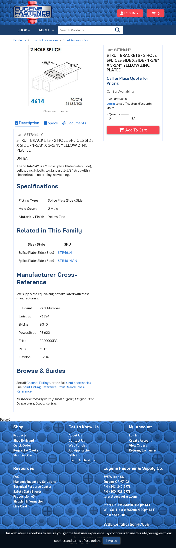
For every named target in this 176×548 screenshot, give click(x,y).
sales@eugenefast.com (120, 496)
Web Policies (77, 445)
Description (28, 123)
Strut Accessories (75, 40)
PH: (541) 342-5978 (116, 486)
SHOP (22, 30)
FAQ (16, 477)
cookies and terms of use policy (77, 540)
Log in (111, 103)
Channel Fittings (38, 382)
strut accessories (78, 382)
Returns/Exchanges (143, 450)
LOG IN (130, 13)
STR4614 (65, 252)
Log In (133, 435)
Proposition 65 (24, 496)
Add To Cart (136, 130)
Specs (52, 123)
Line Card (20, 506)
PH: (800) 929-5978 (116, 491)
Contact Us (76, 440)
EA (133, 118)
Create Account (140, 440)
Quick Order (22, 445)
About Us (75, 435)
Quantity (114, 114)
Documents (76, 123)
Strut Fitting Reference (39, 387)
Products (19, 40)
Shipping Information (28, 501)
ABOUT (45, 30)
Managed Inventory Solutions (34, 481)
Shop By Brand (23, 440)
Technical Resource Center (32, 486)
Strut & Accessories (44, 40)
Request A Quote (25, 450)
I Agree (111, 540)
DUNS (72, 455)
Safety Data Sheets (27, 491)
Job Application (79, 450)
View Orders (138, 445)
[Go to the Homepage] (32, 13)
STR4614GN (67, 260)
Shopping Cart (23, 455)
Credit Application (81, 460)
